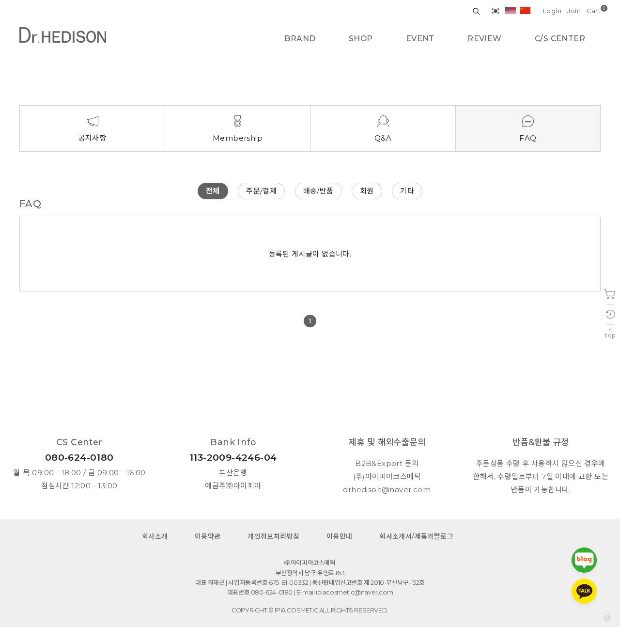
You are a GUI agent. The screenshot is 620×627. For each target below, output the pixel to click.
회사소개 (155, 536)
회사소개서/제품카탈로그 (416, 536)
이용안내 (339, 536)
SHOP (361, 38)
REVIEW (484, 38)
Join (574, 11)
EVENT (420, 38)
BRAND (299, 38)
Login (552, 11)
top (610, 335)
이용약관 (208, 536)
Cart (594, 11)
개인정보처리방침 (273, 536)
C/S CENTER (560, 38)
